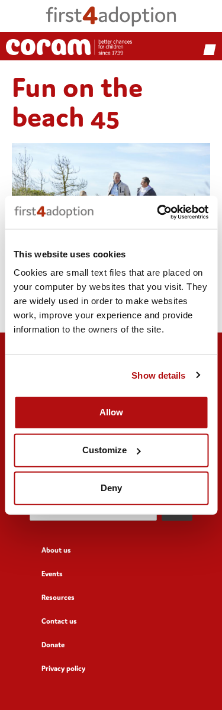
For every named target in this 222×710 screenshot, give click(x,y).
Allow (111, 412)
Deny (111, 488)
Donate (53, 644)
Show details (158, 375)
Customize (104, 450)
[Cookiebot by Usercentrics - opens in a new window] (158, 212)
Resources (58, 597)
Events (52, 573)
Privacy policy (63, 668)
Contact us (59, 621)
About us (56, 550)
